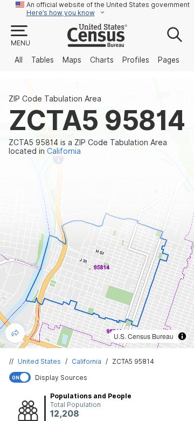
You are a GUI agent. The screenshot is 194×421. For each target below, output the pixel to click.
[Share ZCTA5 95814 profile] (15, 333)
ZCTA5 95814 (133, 361)
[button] (20, 36)
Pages (168, 60)
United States (39, 361)
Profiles (135, 60)
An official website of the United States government (108, 5)
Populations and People (90, 396)
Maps (72, 60)
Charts (102, 60)
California (86, 361)
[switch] (99, 377)
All (19, 60)
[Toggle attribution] (182, 336)
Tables (42, 60)
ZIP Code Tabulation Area (55, 98)
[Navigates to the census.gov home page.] (97, 42)
